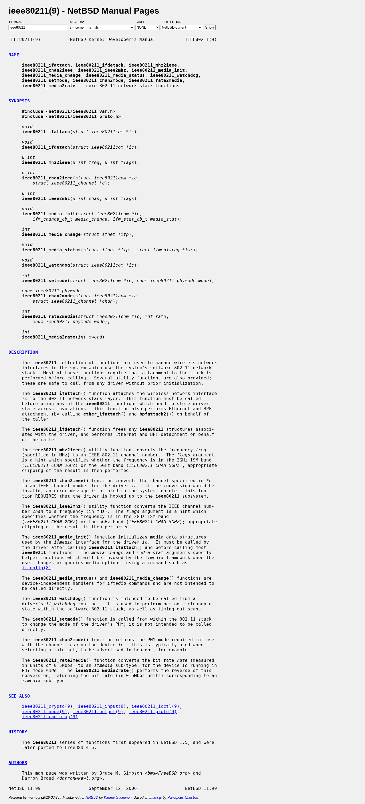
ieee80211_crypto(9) (47, 706)
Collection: (172, 22)
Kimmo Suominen (117, 797)
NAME (14, 54)
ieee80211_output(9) (98, 711)
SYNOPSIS (19, 100)
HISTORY (18, 731)
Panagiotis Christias (183, 797)
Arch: (144, 22)
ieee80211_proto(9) (153, 711)
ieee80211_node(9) (44, 711)
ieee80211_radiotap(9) (50, 716)
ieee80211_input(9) (102, 706)
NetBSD (92, 797)
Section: (78, 22)
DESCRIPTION (23, 352)
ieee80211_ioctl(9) (155, 706)
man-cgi (155, 797)
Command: (19, 22)
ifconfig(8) (36, 567)
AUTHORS (18, 762)
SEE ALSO (19, 696)
